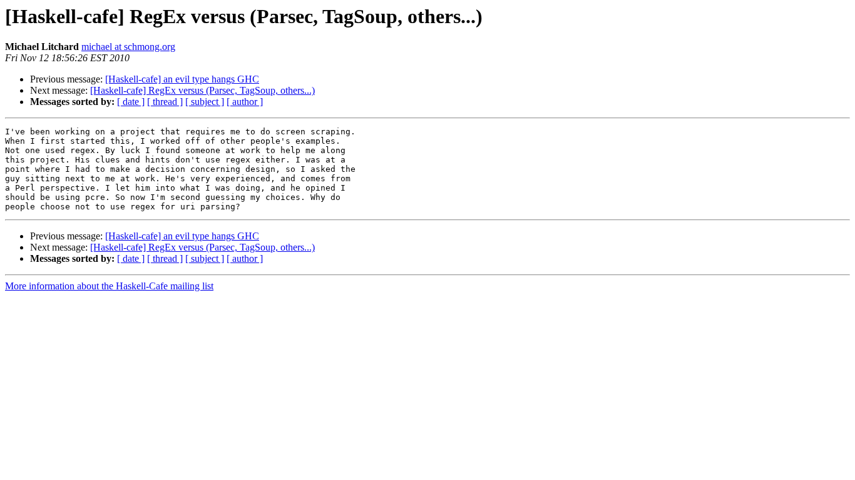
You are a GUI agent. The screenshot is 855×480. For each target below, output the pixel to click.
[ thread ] (165, 101)
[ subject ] (204, 101)
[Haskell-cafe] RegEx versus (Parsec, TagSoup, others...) (202, 90)
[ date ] (131, 101)
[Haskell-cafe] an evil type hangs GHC (182, 79)
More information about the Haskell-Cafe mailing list (109, 286)
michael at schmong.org (128, 46)
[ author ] (245, 101)
